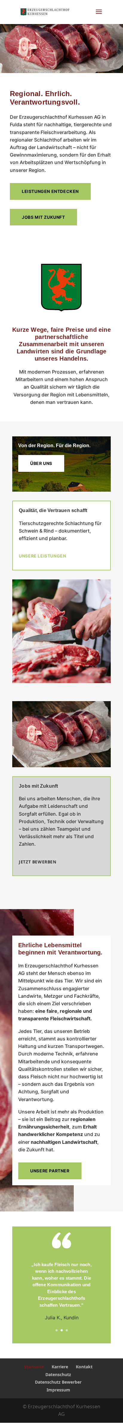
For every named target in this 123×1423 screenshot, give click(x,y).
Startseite (34, 1367)
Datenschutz (58, 1374)
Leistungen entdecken (50, 191)
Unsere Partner (49, 1170)
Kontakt (84, 1367)
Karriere (60, 1367)
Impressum (58, 1390)
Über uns (41, 463)
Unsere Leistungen (42, 555)
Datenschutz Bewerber (58, 1382)
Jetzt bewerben (37, 862)
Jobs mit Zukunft (43, 217)
